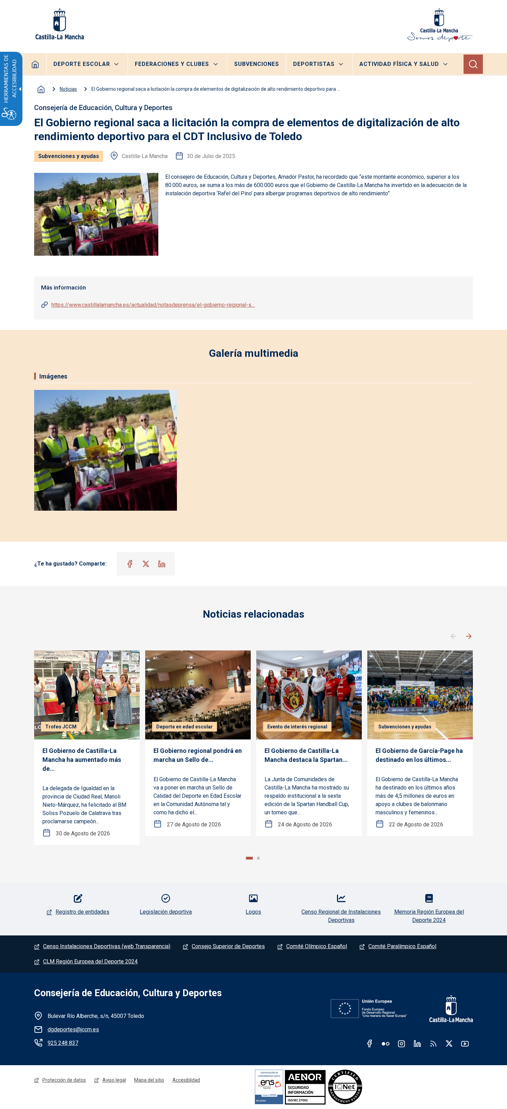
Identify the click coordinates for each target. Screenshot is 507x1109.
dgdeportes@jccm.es (73, 1029)
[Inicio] (440, 25)
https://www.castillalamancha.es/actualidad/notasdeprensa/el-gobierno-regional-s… (153, 305)
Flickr (386, 1043)
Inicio (41, 89)
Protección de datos (64, 1080)
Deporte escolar (81, 64)
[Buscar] (473, 64)
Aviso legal (114, 1080)
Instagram (401, 1043)
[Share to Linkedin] (161, 563)
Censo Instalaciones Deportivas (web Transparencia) (106, 946)
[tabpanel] (86, 747)
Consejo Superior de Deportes (228, 946)
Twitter (449, 1043)
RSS (433, 1043)
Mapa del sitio (149, 1080)
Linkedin (417, 1043)
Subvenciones (256, 64)
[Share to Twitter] (145, 563)
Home (35, 64)
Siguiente (469, 636)
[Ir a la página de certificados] (329, 1086)
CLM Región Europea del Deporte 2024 (90, 961)
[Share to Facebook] (130, 563)
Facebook (370, 1043)
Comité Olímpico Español (316, 946)
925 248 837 (63, 1043)
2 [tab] (258, 858)
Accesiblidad (186, 1080)
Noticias (68, 89)
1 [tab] (249, 858)
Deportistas (314, 64)
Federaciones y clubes (172, 64)
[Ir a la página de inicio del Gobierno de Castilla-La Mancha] (59, 23)
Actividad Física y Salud (399, 64)
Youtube (465, 1043)
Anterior (453, 636)
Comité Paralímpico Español (402, 946)
